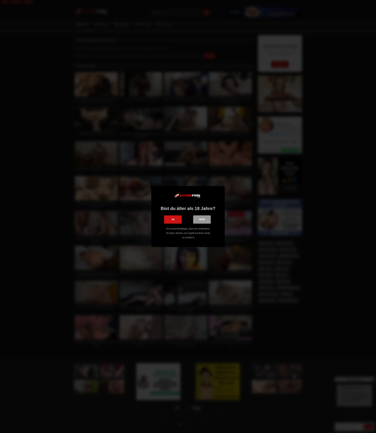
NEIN (202, 219)
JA (172, 219)
